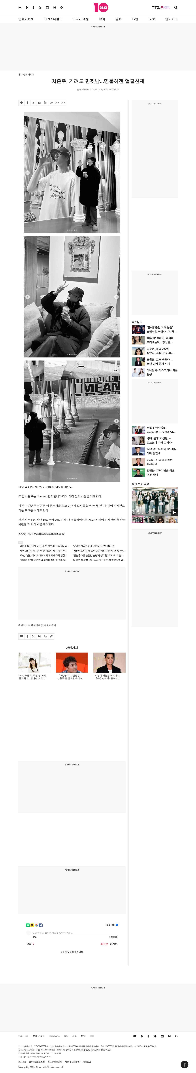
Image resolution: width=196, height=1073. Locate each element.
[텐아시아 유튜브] (20, 7)
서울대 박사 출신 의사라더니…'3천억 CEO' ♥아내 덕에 (161, 431)
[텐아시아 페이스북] (33, 7)
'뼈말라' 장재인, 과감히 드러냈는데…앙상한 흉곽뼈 (160, 342)
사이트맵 (87, 1062)
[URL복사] (51, 103)
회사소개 (22, 1062)
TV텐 (135, 19)
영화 (118, 19)
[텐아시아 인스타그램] (47, 7)
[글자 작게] (63, 103)
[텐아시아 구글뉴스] (61, 7)
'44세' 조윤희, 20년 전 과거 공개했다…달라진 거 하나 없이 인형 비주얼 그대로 (32, 678)
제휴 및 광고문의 (72, 1062)
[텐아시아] (101, 7)
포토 (152, 19)
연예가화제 (26, 19)
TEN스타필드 (53, 19)
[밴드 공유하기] (45, 103)
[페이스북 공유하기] (27, 103)
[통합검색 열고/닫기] (176, 8)
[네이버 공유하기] (39, 103)
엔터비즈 (171, 19)
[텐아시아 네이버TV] (27, 7)
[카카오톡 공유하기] (21, 103)
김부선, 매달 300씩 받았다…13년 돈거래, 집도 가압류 (159, 353)
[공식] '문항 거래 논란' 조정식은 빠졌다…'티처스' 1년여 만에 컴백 (162, 331)
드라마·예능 (80, 19)
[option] (155, 501)
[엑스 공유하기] (33, 103)
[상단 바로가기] (184, 1064)
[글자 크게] (57, 103)
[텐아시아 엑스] (40, 7)
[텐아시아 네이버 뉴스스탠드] (54, 7)
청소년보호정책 (55, 1062)
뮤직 (102, 19)
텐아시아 (34, 1067)
